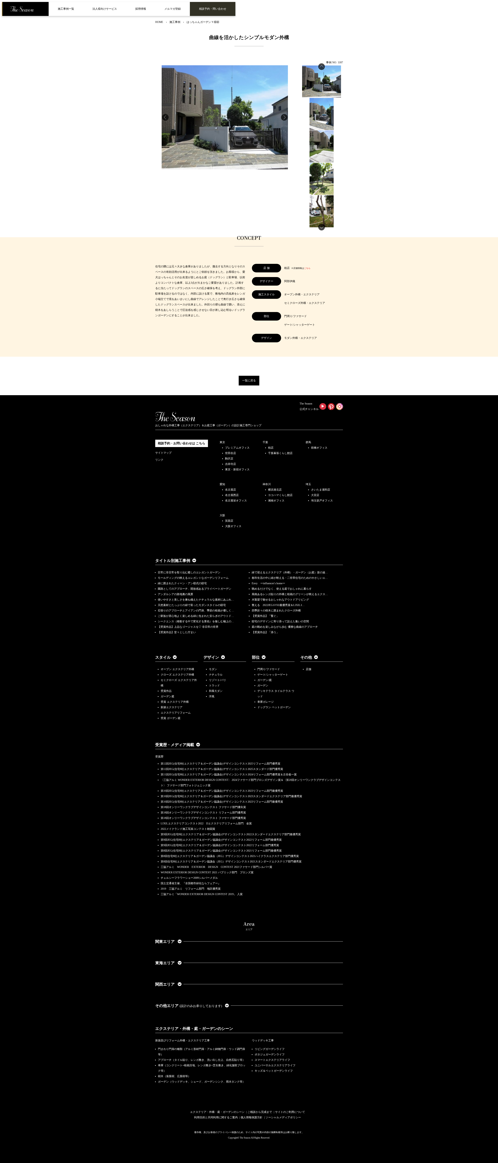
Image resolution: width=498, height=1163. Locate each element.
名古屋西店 (232, 495)
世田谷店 (230, 453)
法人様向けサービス (104, 8)
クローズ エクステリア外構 (177, 674)
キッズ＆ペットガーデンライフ (274, 1070)
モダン (213, 669)
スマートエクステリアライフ (272, 1059)
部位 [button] (256, 657)
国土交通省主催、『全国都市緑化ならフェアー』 (191, 883)
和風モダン (216, 691)
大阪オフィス (233, 526)
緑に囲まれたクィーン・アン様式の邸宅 (182, 583)
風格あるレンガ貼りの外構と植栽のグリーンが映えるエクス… (290, 594)
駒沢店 (229, 458)
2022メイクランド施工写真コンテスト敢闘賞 (188, 828)
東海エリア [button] (165, 963)
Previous (165, 117)
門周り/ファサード (268, 669)
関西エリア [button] (165, 984)
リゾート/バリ (217, 680)
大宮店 (315, 495)
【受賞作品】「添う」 (265, 632)
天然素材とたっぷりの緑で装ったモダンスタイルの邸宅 (192, 605)
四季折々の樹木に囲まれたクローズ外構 (276, 610)
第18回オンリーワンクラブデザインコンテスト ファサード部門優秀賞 (203, 818)
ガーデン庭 (167, 696)
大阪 (222, 515)
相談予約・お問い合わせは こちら (181, 443)
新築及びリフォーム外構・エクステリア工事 (182, 1040)
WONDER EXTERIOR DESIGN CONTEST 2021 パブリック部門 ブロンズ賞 (207, 872)
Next (284, 117)
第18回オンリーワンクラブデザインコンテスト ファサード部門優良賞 (203, 807)
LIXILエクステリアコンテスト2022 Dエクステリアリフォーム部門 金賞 (206, 823)
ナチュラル (216, 674)
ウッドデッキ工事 (263, 1040)
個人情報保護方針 (251, 1117)
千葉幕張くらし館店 (280, 453)
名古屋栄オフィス (236, 500)
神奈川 (267, 484)
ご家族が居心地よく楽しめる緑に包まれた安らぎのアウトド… (196, 616)
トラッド (214, 685)
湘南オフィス (276, 500)
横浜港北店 (275, 489)
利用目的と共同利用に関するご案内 (216, 1117)
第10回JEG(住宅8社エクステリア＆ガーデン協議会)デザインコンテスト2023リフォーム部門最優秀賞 (222, 790)
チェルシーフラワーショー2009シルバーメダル (189, 877)
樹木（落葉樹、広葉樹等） (174, 1076)
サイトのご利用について (290, 1112)
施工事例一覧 (66, 8)
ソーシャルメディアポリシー (283, 1117)
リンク (159, 459)
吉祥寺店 (230, 464)
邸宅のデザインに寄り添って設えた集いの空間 (280, 621)
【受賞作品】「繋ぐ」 (265, 616)
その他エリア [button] (188, 1005)
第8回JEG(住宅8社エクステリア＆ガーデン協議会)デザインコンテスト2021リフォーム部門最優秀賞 (221, 850)
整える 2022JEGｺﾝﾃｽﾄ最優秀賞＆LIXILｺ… (278, 605)
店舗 (308, 669)
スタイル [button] (163, 657)
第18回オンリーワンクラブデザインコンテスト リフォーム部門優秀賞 (203, 812)
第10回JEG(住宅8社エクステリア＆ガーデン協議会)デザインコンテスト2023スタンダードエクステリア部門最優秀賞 (231, 796)
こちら (307, 268)
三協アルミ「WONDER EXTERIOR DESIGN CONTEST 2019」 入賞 (202, 894)
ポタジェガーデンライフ (270, 1054)
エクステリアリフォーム (176, 712)
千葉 (265, 442)
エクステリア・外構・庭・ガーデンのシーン (194, 1028)
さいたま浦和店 (320, 489)
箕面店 (229, 520)
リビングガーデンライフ (270, 1049)
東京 (222, 442)
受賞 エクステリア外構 (175, 701)
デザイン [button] (211, 657)
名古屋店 (230, 489)
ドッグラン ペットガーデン (274, 707)
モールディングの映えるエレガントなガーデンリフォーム (193, 577)
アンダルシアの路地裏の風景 (175, 594)
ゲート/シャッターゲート (272, 674)
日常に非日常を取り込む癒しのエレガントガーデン (189, 572)
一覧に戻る (249, 380)
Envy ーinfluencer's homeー (268, 583)
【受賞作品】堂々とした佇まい (177, 632)
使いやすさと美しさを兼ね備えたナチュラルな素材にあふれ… (196, 599)
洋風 (211, 696)
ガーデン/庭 (264, 680)
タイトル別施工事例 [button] (172, 560)
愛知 (222, 484)
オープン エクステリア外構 (177, 669)
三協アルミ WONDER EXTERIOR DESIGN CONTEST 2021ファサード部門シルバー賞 (216, 867)
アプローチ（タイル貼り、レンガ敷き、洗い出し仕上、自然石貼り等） (201, 1059)
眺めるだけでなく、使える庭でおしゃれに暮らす (282, 588)
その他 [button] (306, 657)
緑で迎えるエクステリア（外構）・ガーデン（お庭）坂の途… (290, 572)
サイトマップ (163, 452)
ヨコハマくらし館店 (280, 495)
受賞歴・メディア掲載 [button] (174, 745)
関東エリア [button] (165, 941)
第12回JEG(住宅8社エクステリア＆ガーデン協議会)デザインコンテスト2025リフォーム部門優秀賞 (220, 763)
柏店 (271, 447)
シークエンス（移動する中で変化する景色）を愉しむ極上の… (196, 621)
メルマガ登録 (172, 8)
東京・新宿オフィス (237, 469)
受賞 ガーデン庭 (171, 718)
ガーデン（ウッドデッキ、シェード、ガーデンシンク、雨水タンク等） (201, 1081)
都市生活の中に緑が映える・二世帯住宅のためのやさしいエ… (290, 577)
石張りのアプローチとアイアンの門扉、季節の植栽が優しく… (196, 610)
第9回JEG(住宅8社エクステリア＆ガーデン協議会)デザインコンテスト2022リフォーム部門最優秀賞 (221, 839)
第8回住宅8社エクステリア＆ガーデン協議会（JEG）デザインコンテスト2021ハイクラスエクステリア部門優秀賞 (230, 856)
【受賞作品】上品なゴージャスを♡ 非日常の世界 (189, 626)
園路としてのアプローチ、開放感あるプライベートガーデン (194, 588)
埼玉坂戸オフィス (322, 500)
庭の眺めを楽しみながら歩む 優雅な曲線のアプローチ (285, 626)
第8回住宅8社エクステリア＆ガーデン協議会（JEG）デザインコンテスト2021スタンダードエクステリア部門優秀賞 (231, 861)
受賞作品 (166, 691)
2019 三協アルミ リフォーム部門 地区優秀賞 (191, 888)
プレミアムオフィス (237, 447)
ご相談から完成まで (259, 1112)
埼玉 (308, 484)
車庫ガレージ (265, 701)
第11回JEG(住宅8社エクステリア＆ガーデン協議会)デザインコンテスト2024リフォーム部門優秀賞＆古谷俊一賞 (229, 774)
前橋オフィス (319, 447)
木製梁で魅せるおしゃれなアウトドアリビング (280, 599)
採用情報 (140, 8)
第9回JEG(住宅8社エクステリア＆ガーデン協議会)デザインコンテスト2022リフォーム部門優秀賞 (220, 845)
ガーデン (262, 685)
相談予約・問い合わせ (212, 8)
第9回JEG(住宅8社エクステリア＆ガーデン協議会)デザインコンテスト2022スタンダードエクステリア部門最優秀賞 (231, 834)
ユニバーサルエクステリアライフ (275, 1065)
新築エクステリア (171, 707)
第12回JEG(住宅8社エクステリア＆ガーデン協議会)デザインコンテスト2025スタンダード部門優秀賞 (222, 769)
